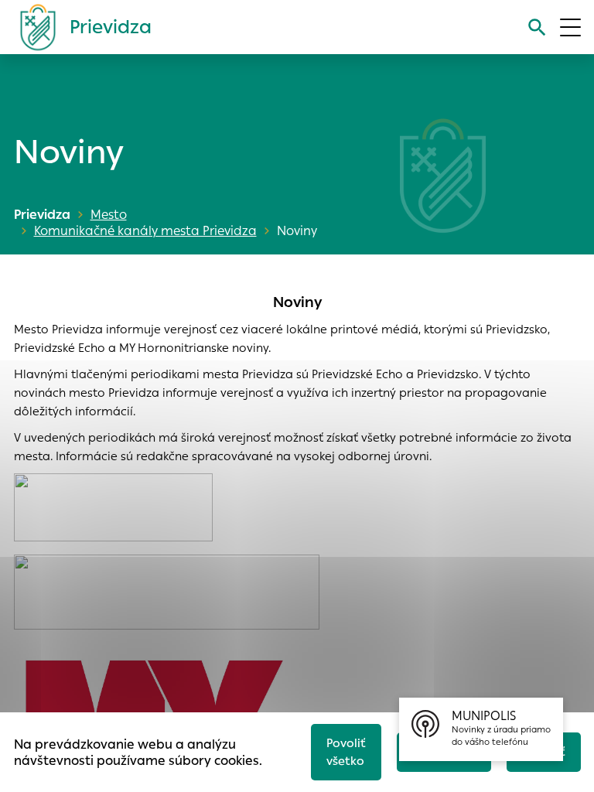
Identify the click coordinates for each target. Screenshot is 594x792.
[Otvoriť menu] (570, 27)
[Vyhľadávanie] (537, 27)
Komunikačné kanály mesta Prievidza (145, 231)
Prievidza (42, 215)
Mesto (108, 215)
